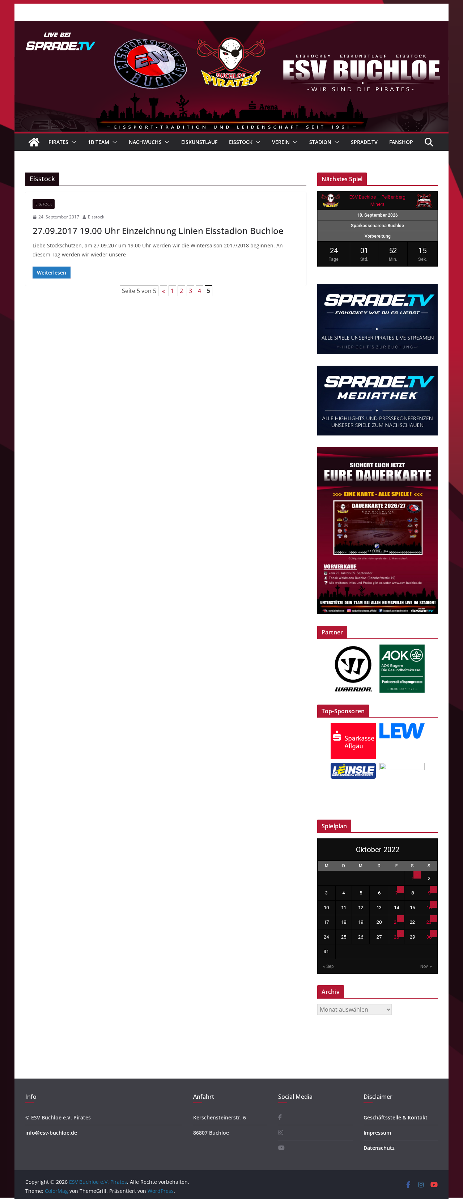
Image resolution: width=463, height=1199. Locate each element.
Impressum (377, 1132)
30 (429, 937)
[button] (72, 142)
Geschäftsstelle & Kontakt (396, 1117)
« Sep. (329, 966)
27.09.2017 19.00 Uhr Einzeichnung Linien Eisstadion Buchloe (158, 231)
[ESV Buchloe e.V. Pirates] (231, 26)
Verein (281, 142)
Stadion (320, 142)
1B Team (98, 142)
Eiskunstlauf (199, 142)
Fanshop (401, 142)
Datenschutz (379, 1147)
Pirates (58, 142)
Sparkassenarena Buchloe (377, 225)
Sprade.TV (364, 142)
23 (429, 922)
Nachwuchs (145, 142)
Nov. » (426, 966)
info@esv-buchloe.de (51, 1132)
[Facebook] (280, 1117)
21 (396, 922)
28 (396, 937)
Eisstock (240, 142)
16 (429, 907)
